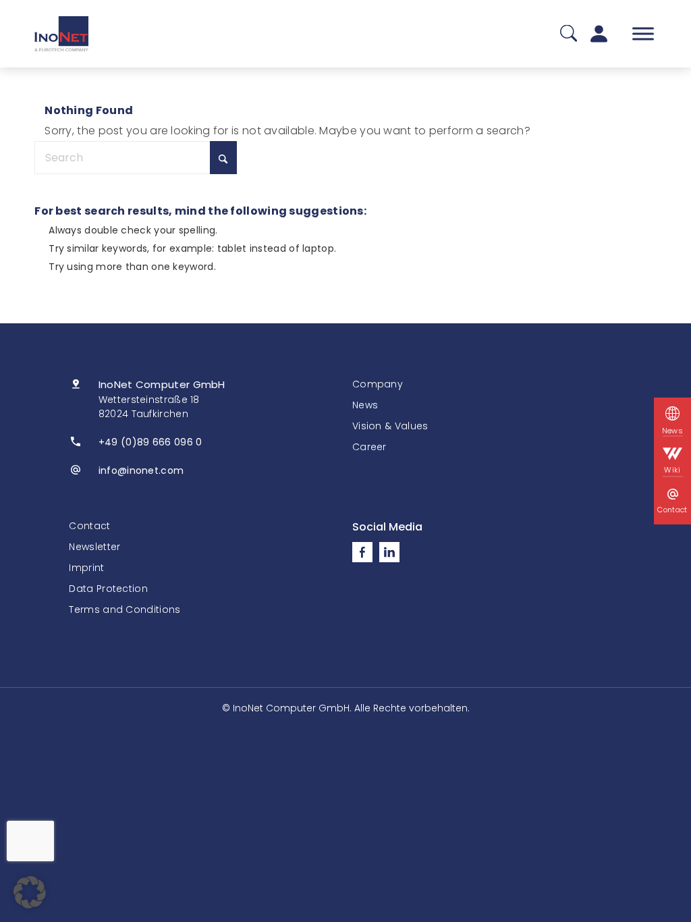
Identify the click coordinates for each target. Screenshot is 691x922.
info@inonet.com (141, 470)
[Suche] (568, 34)
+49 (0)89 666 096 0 (150, 442)
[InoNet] (61, 33)
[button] (29, 892)
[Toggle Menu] (643, 33)
